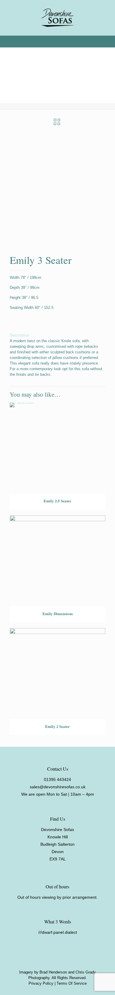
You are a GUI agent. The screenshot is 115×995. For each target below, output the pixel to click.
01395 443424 (57, 779)
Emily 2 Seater (57, 726)
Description (19, 335)
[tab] (57, 335)
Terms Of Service (72, 983)
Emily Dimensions (57, 613)
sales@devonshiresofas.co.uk (58, 786)
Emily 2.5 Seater (57, 501)
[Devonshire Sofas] (57, 18)
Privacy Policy (41, 983)
